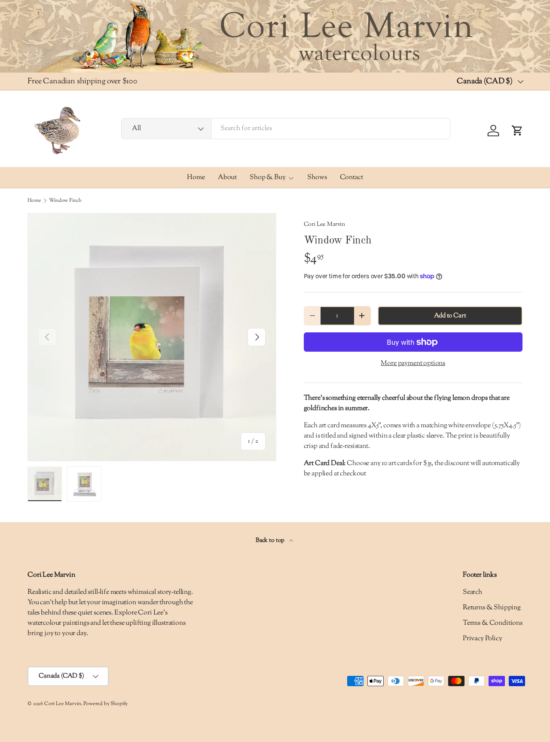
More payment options (413, 363)
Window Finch (65, 200)
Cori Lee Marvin (324, 224)
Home (196, 177)
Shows (317, 177)
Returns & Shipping (492, 608)
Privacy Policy (482, 639)
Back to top (271, 540)
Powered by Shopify (105, 704)
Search (472, 592)
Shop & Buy (267, 177)
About (227, 177)
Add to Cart (450, 315)
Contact (351, 177)
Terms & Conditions (492, 623)
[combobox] (286, 129)
